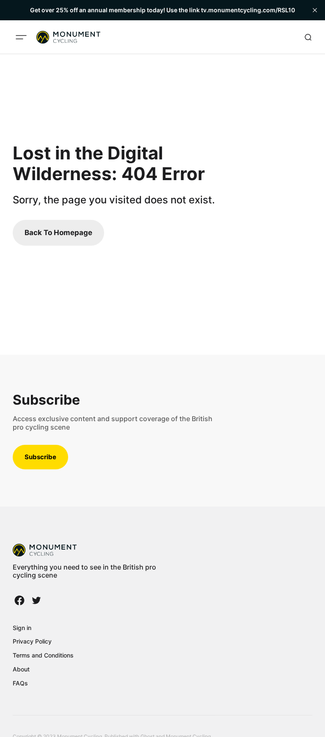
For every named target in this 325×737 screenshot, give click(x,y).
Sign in (22, 627)
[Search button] (308, 37)
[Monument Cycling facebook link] (20, 600)
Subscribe (40, 457)
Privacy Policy (32, 641)
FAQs (20, 683)
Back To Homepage (58, 232)
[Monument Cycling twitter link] (35, 600)
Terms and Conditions (43, 655)
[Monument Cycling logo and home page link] (68, 37)
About (21, 669)
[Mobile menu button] (21, 37)
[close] (315, 10)
